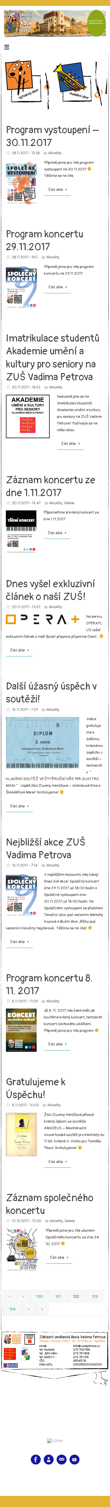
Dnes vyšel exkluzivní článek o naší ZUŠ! (50, 590)
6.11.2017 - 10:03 (25, 1105)
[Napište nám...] (62, 1460)
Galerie (69, 503)
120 (39, 1296)
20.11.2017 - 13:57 (26, 607)
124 (12, 1309)
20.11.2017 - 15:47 (26, 503)
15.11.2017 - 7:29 (25, 710)
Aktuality (54, 153)
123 (95, 1296)
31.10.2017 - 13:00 (26, 1221)
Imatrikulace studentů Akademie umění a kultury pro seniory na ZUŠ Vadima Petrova (53, 358)
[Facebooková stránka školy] (36, 1460)
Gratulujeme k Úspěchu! (35, 1088)
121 (58, 1296)
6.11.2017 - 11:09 (25, 1001)
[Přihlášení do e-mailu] (49, 1460)
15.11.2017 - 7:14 (25, 865)
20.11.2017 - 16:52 (26, 387)
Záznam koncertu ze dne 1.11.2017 (50, 486)
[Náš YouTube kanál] (74, 1460)
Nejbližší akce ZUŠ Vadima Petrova (45, 849)
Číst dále (55, 190)
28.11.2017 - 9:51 (25, 257)
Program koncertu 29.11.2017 (44, 240)
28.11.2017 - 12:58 (26, 153)
